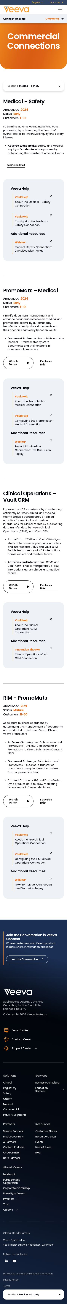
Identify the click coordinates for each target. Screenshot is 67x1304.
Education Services (41, 1089)
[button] (45, 18)
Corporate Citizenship (16, 1188)
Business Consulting (47, 1082)
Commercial (11, 1109)
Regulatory (9, 1088)
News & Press (43, 1147)
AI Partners (9, 1142)
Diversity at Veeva (14, 1193)
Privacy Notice (11, 1279)
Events (39, 1142)
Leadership (9, 1174)
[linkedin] (6, 1262)
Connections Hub (14, 18)
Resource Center (45, 1136)
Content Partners (13, 1147)
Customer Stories (46, 1131)
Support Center (21, 1048)
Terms (6, 1285)
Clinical (7, 1082)
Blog (37, 1152)
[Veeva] (30, 9)
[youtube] (14, 1262)
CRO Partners (11, 1152)
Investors (8, 1199)
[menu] (37, 2)
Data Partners (11, 1158)
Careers (8, 1210)
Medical (8, 1104)
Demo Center (20, 1030)
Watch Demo (13, 362)
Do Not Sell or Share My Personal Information (28, 1273)
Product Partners (13, 1136)
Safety (7, 1093)
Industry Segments (14, 1115)
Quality (7, 1099)
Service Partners (13, 1131)
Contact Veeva (21, 1039)
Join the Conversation (25, 959)
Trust (6, 1204)
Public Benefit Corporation (11, 1181)
